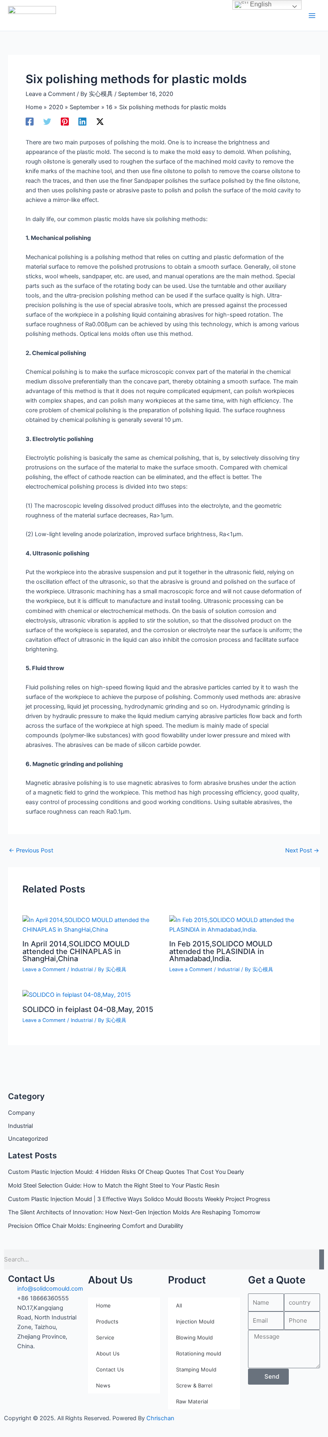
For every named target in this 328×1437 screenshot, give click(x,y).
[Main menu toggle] (312, 15)
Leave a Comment (50, 94)
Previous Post (31, 851)
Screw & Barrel (194, 1385)
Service (105, 1337)
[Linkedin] (82, 122)
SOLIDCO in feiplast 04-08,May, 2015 (87, 1009)
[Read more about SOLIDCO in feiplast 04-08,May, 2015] (76, 994)
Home (103, 1305)
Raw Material (192, 1401)
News (103, 1385)
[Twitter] (47, 122)
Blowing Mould (194, 1337)
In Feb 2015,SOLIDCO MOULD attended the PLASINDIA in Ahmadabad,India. (220, 950)
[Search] (321, 1259)
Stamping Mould (196, 1369)
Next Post (302, 851)
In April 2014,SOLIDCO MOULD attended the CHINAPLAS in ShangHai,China (76, 950)
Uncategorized (28, 1138)
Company (21, 1112)
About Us (108, 1353)
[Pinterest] (65, 122)
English (260, 4)
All (179, 1305)
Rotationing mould (198, 1353)
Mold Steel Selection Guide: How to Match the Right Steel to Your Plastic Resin (114, 1185)
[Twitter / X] (100, 122)
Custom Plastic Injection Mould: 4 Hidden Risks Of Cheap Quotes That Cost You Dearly (126, 1172)
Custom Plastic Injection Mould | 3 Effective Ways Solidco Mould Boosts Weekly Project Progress (139, 1199)
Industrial (20, 1126)
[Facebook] (30, 122)
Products (107, 1321)
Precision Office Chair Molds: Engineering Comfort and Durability (95, 1225)
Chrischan (160, 1418)
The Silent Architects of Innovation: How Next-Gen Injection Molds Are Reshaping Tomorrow (134, 1212)
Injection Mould (195, 1321)
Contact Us (110, 1369)
